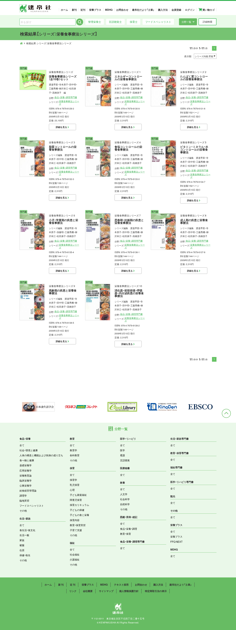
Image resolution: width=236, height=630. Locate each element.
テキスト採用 (121, 584)
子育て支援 (76, 530)
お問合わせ (122, 9)
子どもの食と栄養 (79, 515)
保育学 (73, 480)
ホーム (64, 9)
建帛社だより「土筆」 (143, 9)
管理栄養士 (94, 22)
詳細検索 (207, 21)
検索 (79, 21)
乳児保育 (74, 485)
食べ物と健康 (27, 460)
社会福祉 (74, 554)
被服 (22, 545)
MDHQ (108, 9)
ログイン (190, 9)
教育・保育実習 (78, 525)
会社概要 (88, 591)
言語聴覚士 (115, 22)
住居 (22, 550)
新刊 (74, 9)
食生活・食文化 (27, 530)
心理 (72, 490)
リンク (73, 591)
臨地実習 (24, 500)
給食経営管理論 (28, 490)
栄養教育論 (26, 475)
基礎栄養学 (26, 465)
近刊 (83, 9)
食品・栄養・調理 (128, 529)
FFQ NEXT (176, 542)
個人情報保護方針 (129, 591)
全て (22, 445)
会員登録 (176, 9)
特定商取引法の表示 (156, 591)
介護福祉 (74, 559)
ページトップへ (226, 413)
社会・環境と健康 (29, 450)
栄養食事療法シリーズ (69, 102)
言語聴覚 (125, 460)
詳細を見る (62, 127)
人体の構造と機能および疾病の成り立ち (41, 455)
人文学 (123, 494)
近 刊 (72, 584)
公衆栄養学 (26, 485)
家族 (22, 540)
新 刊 (61, 584)
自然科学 (125, 504)
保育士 (134, 22)
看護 (122, 455)
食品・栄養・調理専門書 (65, 97)
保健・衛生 (25, 555)
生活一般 (24, 535)
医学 (122, 450)
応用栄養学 (26, 470)
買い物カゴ (208, 9)
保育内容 (74, 520)
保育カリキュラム (79, 505)
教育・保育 (125, 534)
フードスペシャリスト (158, 22)
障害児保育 (76, 500)
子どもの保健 (77, 510)
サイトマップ (106, 591)
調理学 (23, 495)
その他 (23, 510)
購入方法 (163, 9)
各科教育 (74, 455)
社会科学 (125, 499)
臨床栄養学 (26, 480)
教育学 (73, 450)
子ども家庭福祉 (78, 495)
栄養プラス (95, 9)
